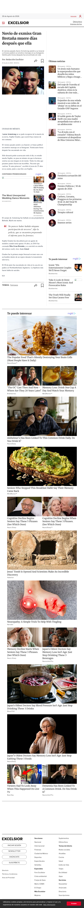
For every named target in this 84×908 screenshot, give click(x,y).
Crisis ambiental (40, 876)
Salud (61, 861)
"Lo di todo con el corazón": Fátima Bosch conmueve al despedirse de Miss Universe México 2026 (70, 136)
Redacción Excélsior (15, 59)
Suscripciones (64, 895)
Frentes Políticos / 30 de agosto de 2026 (69, 187)
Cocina (61, 857)
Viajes (61, 869)
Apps (61, 876)
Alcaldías (62, 853)
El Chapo (37, 888)
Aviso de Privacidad (8, 878)
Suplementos (64, 838)
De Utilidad (63, 872)
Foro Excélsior (39, 872)
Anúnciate (73, 16)
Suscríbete (14, 863)
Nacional (37, 842)
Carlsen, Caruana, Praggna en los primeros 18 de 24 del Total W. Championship (70, 200)
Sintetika (37, 865)
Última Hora (77, 22)
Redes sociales (64, 850)
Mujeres (37, 895)
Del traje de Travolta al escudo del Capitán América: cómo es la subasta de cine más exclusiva (68, 88)
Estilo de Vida (64, 865)
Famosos (14, 285)
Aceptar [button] (74, 903)
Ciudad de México (41, 853)
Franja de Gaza (39, 880)
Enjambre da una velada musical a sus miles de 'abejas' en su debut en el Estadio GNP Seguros (70, 104)
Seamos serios (65, 222)
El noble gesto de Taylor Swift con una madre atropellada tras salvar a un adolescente (69, 120)
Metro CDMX (39, 884)
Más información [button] (49, 905)
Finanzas (37, 850)
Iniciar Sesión (14, 845)
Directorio (5, 870)
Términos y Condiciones (9, 874)
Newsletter (14, 851)
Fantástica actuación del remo (69, 177)
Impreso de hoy (76, 24)
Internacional (39, 846)
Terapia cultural (65, 212)
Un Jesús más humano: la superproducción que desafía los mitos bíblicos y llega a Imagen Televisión (70, 73)
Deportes (38, 857)
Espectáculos (39, 861)
